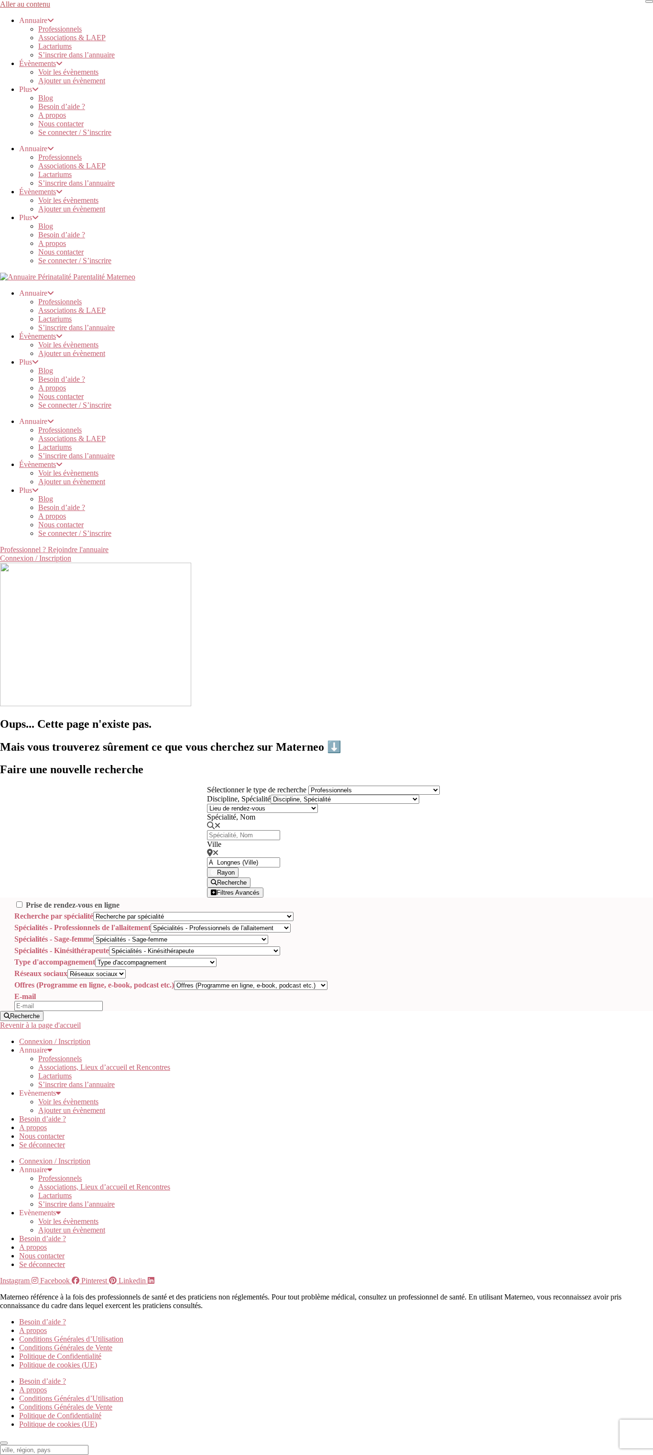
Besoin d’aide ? (61, 106)
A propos (52, 115)
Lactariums (55, 46)
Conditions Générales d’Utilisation (71, 1339)
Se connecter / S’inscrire (74, 132)
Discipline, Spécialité (239, 799)
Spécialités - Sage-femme (53, 939)
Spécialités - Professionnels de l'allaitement (82, 927)
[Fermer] (649, 1)
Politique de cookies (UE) (58, 1365)
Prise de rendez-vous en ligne (73, 905)
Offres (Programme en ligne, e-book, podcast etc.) (94, 985)
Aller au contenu (25, 4)
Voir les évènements (68, 72)
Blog (45, 98)
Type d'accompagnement (54, 962)
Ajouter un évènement (71, 81)
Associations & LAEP (72, 37)
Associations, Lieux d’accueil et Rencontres (104, 1067)
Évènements (37, 63)
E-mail (25, 996)
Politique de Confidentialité (60, 1356)
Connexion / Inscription (54, 1041)
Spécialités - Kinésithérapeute (61, 950)
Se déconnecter (42, 1145)
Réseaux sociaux (40, 973)
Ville (214, 844)
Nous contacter (61, 124)
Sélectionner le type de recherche (256, 790)
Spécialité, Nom (231, 817)
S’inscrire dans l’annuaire (76, 55)
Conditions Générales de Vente (65, 1348)
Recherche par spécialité (53, 916)
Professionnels (60, 29)
